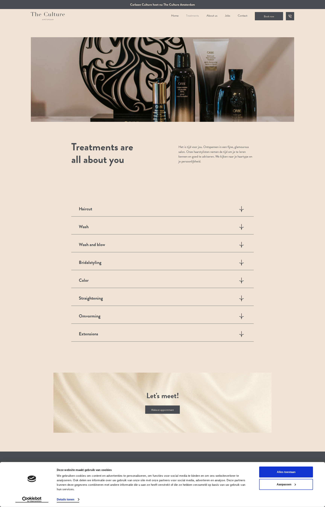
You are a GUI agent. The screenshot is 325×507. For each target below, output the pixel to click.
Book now (269, 16)
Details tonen (65, 499)
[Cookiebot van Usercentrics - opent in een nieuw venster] (31, 499)
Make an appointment (162, 410)
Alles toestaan (286, 472)
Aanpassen (284, 484)
